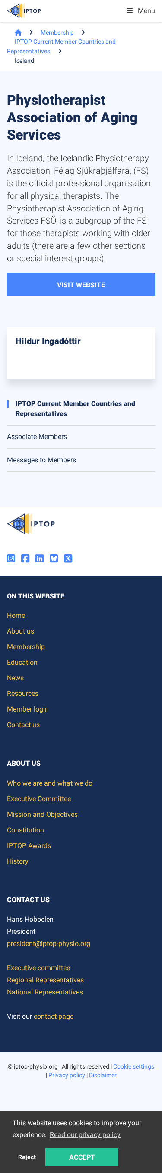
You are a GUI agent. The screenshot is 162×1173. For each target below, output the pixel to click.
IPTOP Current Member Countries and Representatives (75, 408)
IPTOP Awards (29, 846)
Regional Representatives (45, 980)
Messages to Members (41, 460)
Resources (22, 693)
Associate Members (37, 436)
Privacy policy (66, 1075)
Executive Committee (39, 799)
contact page (53, 1016)
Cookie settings (133, 1066)
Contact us (23, 725)
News (15, 678)
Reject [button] (27, 1157)
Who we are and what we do (49, 783)
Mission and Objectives (42, 814)
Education (22, 662)
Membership (57, 32)
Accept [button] (82, 1157)
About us (20, 631)
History (18, 861)
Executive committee (38, 968)
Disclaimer (103, 1075)
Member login (28, 709)
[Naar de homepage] (14, 32)
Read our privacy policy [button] (85, 1135)
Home (16, 615)
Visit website (81, 285)
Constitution (25, 830)
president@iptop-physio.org (48, 943)
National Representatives (45, 992)
